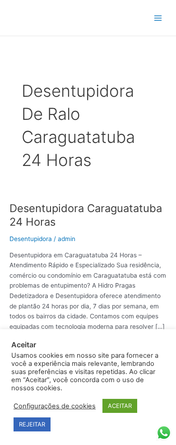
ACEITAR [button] (120, 405)
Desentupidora (30, 238)
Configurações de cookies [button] (55, 406)
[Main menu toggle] (158, 18)
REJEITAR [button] (32, 424)
